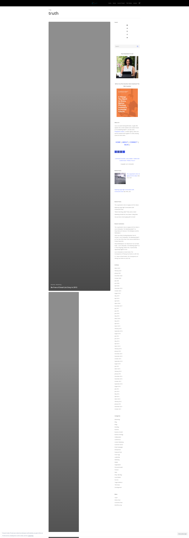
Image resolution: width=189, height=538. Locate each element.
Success (116, 480)
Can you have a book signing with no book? (125, 217)
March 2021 (117, 268)
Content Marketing (119, 442)
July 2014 (117, 336)
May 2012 (117, 394)
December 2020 (118, 275)
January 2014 (118, 351)
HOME (118, 142)
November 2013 (118, 356)
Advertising (117, 419)
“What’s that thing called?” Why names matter (125, 212)
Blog (116, 422)
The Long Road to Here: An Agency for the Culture (127, 205)
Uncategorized (118, 487)
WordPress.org (118, 505)
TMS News (117, 485)
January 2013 (118, 374)
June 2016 (117, 313)
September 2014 (118, 331)
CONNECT (133, 142)
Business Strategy (119, 434)
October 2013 (118, 358)
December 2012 (118, 376)
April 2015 (117, 323)
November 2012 (118, 379)
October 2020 (118, 278)
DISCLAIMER (129, 158)
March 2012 (117, 399)
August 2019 (118, 293)
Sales (116, 472)
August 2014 (118, 333)
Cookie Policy (30, 535)
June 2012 (117, 391)
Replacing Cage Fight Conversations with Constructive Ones (124, 208)
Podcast (116, 469)
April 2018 (117, 301)
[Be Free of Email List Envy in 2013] (79, 156)
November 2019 (118, 288)
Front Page (117, 454)
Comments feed (118, 502)
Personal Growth (119, 467)
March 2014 (117, 346)
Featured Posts (118, 452)
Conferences (118, 439)
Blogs (116, 424)
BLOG (126, 145)
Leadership (117, 457)
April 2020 (117, 285)
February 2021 (118, 270)
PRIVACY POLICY (131, 160)
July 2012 (117, 389)
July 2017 (117, 308)
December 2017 (118, 306)
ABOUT (125, 142)
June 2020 (117, 283)
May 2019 (117, 296)
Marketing (58, 284)
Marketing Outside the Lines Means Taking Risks (126, 214)
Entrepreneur (118, 449)
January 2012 (118, 404)
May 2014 (117, 341)
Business (53, 284)
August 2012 (118, 386)
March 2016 (117, 318)
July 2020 (117, 280)
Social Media (118, 477)
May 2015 (117, 321)
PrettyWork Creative (119, 131)
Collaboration (118, 437)
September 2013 (118, 361)
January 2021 (118, 273)
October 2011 (118, 409)
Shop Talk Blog (118, 474)
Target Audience (118, 482)
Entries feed (117, 500)
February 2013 (118, 371)
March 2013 (117, 368)
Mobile (116, 462)
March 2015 (117, 326)
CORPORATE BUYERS (120, 158)
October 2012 (118, 381)
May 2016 (117, 316)
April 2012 (117, 396)
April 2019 (117, 298)
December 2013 (118, 353)
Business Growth (119, 432)
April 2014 (117, 343)
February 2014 (118, 348)
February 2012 (118, 401)
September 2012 (118, 384)
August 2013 (118, 363)
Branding (117, 427)
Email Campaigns (119, 447)
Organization (118, 464)
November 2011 (118, 406)
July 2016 (117, 311)
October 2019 (118, 291)
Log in (116, 497)
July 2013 (117, 366)
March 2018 (117, 303)
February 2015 (118, 328)
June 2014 (117, 338)
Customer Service (119, 444)
